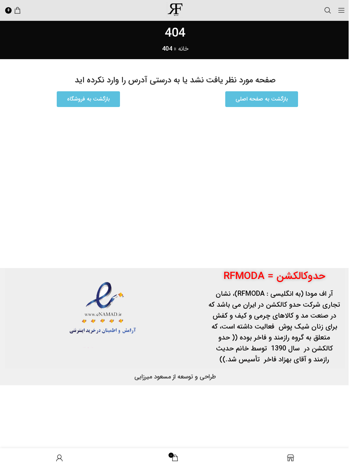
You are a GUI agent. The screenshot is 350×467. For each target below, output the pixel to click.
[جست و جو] (328, 10)
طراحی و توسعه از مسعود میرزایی (175, 377)
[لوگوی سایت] (175, 10)
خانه (183, 49)
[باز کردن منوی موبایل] (341, 10)
